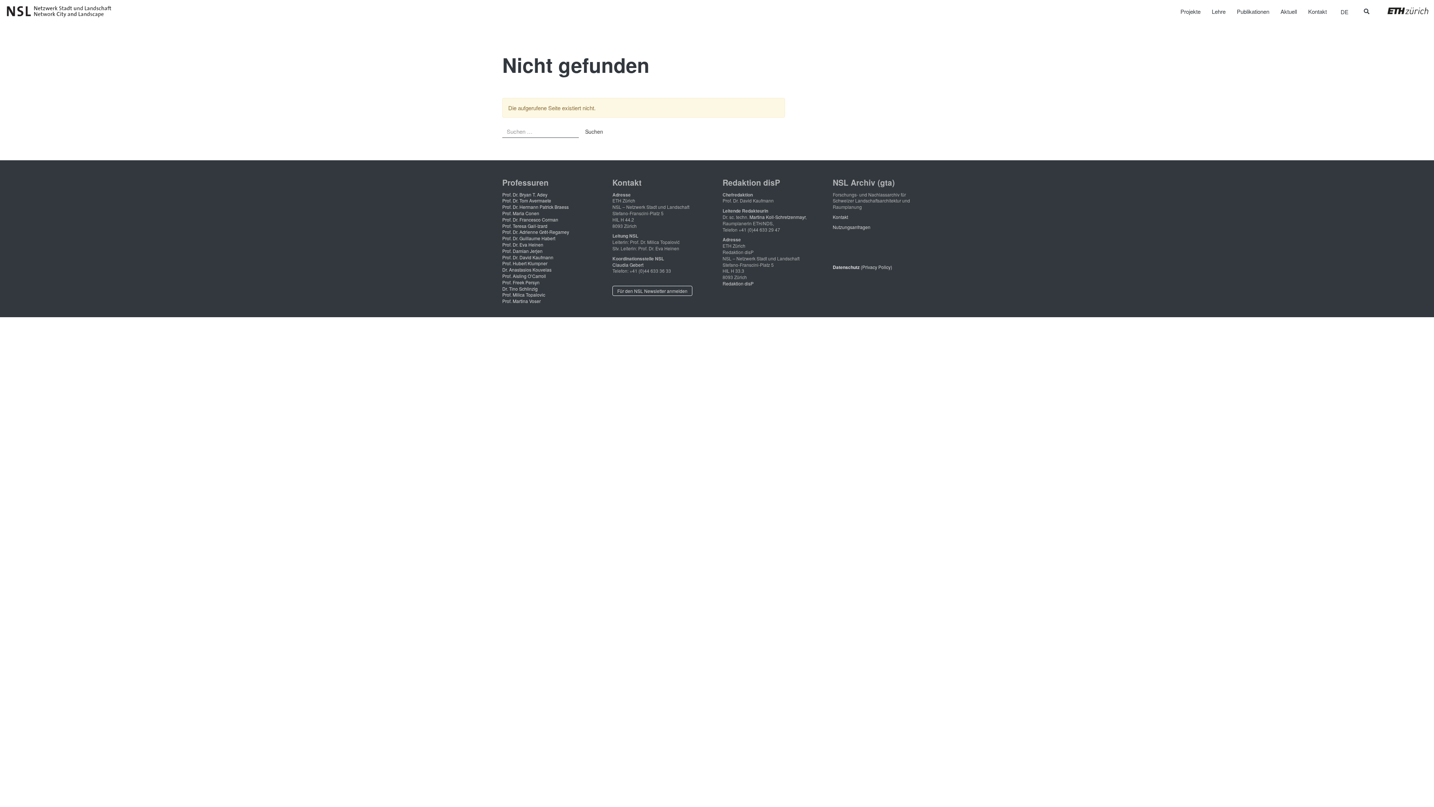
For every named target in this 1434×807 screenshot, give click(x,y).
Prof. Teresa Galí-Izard (524, 226)
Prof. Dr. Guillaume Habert (528, 238)
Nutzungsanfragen (851, 227)
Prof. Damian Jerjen (522, 251)
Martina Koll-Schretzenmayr (777, 217)
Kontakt (840, 217)
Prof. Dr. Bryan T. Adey (524, 194)
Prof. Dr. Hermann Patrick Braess (535, 207)
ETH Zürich (1402, 10)
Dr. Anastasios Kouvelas (527, 269)
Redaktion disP (738, 283)
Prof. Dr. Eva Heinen (522, 244)
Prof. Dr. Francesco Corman (530, 219)
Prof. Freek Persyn (521, 282)
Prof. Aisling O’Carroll (524, 276)
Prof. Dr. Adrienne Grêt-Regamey (535, 232)
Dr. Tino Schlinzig (520, 288)
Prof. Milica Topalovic (523, 294)
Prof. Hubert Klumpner (524, 263)
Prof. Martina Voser (521, 301)
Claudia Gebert (627, 265)
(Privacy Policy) (862, 267)
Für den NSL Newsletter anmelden (652, 291)
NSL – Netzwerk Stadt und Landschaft (62, 11)
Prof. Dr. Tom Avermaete (526, 200)
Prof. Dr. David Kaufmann (527, 257)
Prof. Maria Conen (520, 213)
